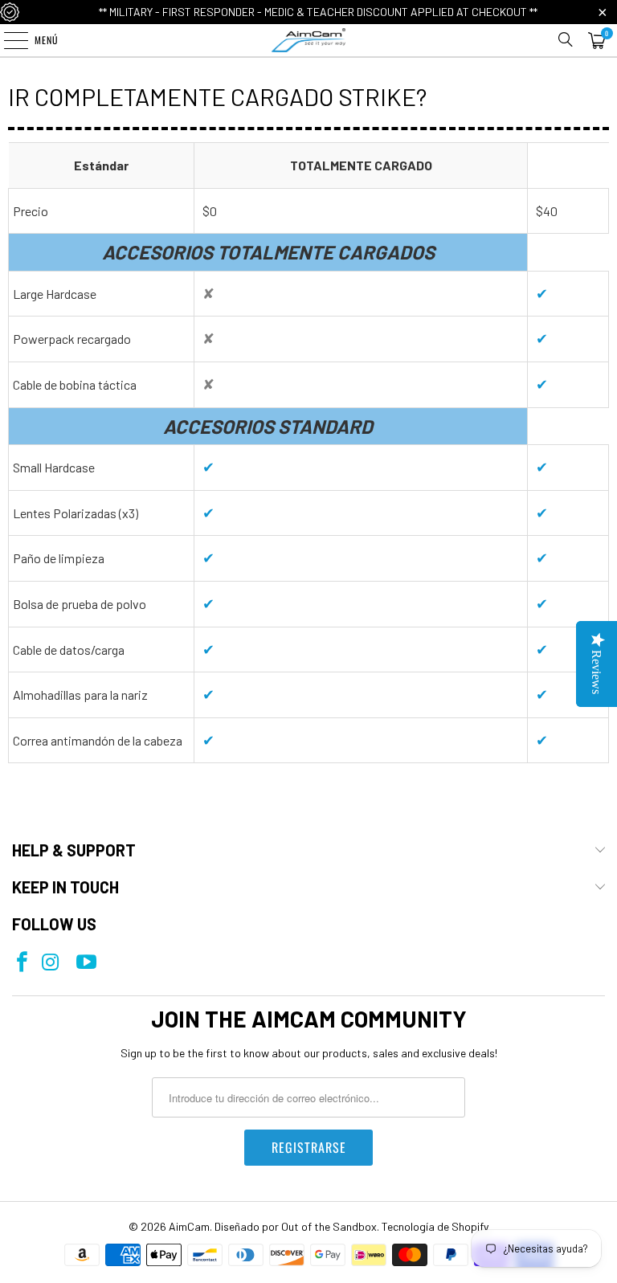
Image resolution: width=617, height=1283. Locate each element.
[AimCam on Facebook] (22, 962)
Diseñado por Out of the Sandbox (296, 1226)
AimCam (189, 1226)
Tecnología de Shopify (435, 1226)
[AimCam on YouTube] (86, 962)
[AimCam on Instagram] (50, 962)
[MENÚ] (7, 40)
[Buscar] (565, 40)
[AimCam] (308, 40)
